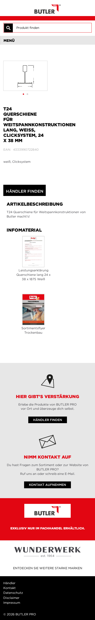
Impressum (11, 603)
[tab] (47, 40)
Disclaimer (11, 598)
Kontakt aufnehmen (47, 485)
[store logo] (47, 8)
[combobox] (52, 27)
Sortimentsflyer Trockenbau (33, 330)
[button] (23, 94)
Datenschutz (13, 593)
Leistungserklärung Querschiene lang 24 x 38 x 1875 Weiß (33, 274)
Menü (9, 40)
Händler (9, 583)
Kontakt (9, 588)
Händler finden (24, 191)
